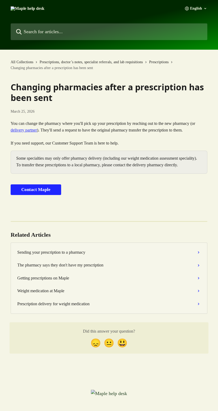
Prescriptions (159, 62)
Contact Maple (36, 189)
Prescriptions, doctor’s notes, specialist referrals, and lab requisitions (91, 62)
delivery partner (24, 130)
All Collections (22, 62)
